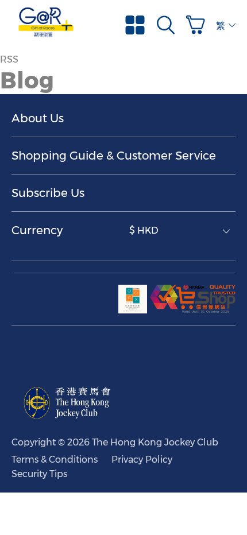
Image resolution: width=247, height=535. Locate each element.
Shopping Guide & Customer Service (113, 155)
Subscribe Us (47, 193)
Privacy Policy (141, 459)
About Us (37, 118)
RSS (9, 59)
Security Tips (39, 473)
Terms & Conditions (54, 459)
